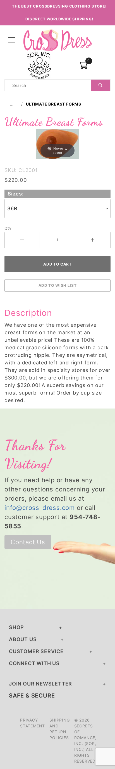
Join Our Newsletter (40, 684)
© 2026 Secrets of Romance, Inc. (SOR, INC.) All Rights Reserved (85, 740)
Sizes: (16, 194)
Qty (7, 228)
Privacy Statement (32, 723)
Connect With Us (34, 663)
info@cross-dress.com (39, 507)
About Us (23, 639)
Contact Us (28, 542)
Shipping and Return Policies (59, 729)
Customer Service (36, 651)
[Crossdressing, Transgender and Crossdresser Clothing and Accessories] (57, 39)
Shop (16, 627)
